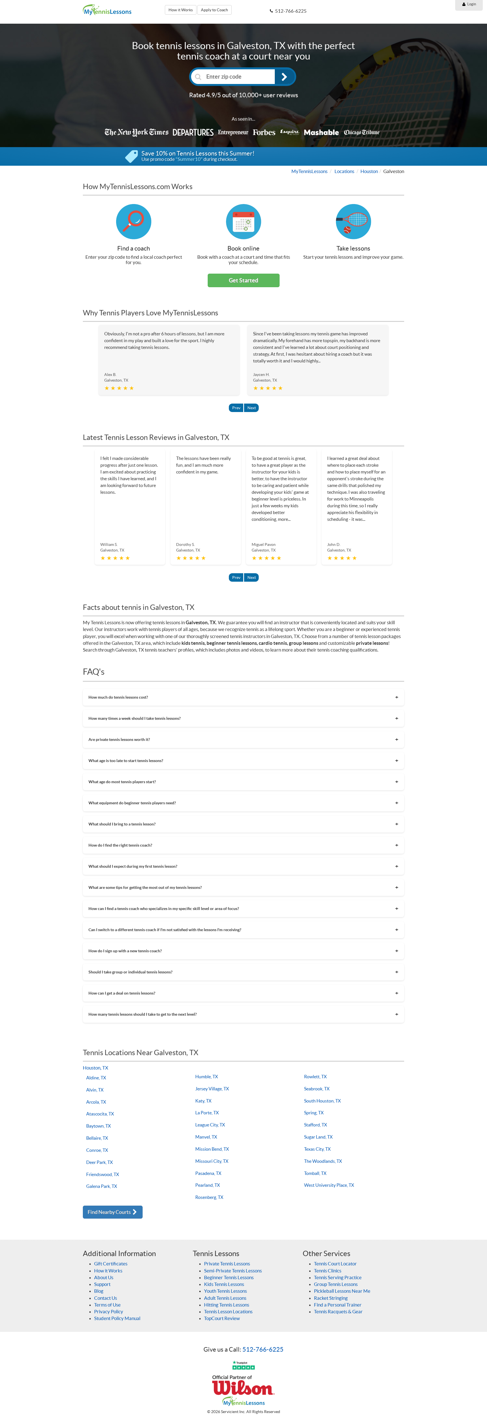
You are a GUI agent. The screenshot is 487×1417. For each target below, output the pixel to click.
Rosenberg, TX (209, 1197)
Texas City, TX (317, 1149)
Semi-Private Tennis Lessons (233, 1270)
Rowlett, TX (315, 1076)
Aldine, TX (96, 1077)
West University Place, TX (329, 1185)
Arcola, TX (96, 1101)
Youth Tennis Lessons (225, 1291)
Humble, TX (206, 1076)
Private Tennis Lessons (227, 1263)
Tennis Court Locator (335, 1263)
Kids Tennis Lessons (224, 1284)
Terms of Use (107, 1304)
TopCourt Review (222, 1318)
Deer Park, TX (99, 1162)
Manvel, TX (206, 1136)
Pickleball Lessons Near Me (342, 1291)
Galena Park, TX (101, 1186)
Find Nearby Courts (110, 1212)
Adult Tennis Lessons (225, 1298)
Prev (236, 408)
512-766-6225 (263, 1349)
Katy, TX (203, 1100)
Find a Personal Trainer (338, 1304)
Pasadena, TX (208, 1173)
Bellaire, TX (97, 1138)
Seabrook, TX (316, 1088)
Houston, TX (95, 1067)
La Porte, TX (207, 1112)
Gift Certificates (110, 1263)
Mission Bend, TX (212, 1149)
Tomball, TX (315, 1173)
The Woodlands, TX (323, 1161)
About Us (103, 1277)
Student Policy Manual (117, 1318)
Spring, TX (314, 1112)
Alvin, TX (94, 1089)
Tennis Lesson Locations (228, 1311)
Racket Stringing (331, 1298)
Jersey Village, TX (212, 1088)
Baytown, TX (98, 1125)
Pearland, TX (207, 1185)
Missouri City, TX (211, 1161)
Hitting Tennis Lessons (226, 1304)
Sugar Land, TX (318, 1136)
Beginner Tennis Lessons (229, 1277)
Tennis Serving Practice (338, 1277)
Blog (98, 1291)
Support (102, 1284)
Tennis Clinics (327, 1270)
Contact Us (105, 1298)
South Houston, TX (322, 1100)
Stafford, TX (315, 1124)
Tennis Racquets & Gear (338, 1311)
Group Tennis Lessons (336, 1284)
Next (251, 408)
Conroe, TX (97, 1150)
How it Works (181, 10)
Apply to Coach (214, 10)
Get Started (243, 280)
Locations (344, 171)
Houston (369, 171)
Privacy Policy (108, 1311)
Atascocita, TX (100, 1113)
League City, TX (210, 1124)
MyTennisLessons (309, 171)
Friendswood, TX (102, 1174)
